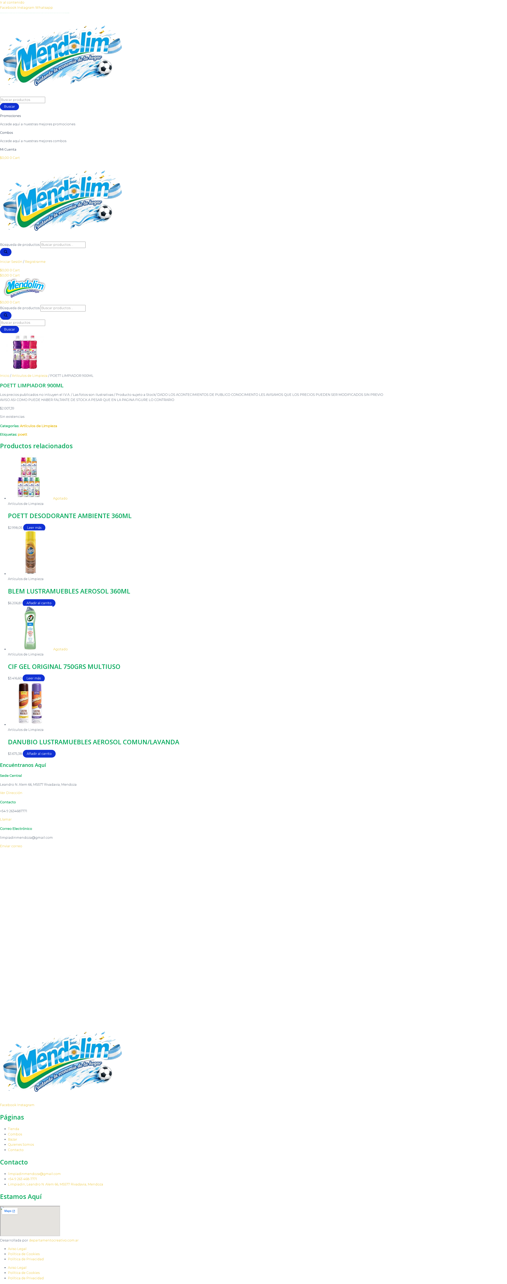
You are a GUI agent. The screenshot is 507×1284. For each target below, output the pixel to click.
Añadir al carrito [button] (39, 603)
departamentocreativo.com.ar (54, 1240)
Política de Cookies (24, 1254)
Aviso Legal (17, 1249)
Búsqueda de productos (20, 245)
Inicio (4, 376)
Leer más (34, 528)
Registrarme (35, 262)
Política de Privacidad (26, 1259)
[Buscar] (5, 252)
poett (22, 434)
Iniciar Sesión (11, 262)
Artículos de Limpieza (30, 376)
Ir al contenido (12, 2)
